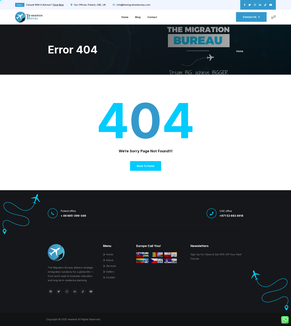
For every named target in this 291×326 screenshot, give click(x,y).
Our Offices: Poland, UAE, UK (90, 4)
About (109, 260)
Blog (137, 17)
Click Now (58, 4)
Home (124, 17)
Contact (152, 17)
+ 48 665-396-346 (73, 215)
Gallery (110, 271)
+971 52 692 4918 (231, 215)
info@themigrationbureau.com (133, 4)
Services (111, 265)
